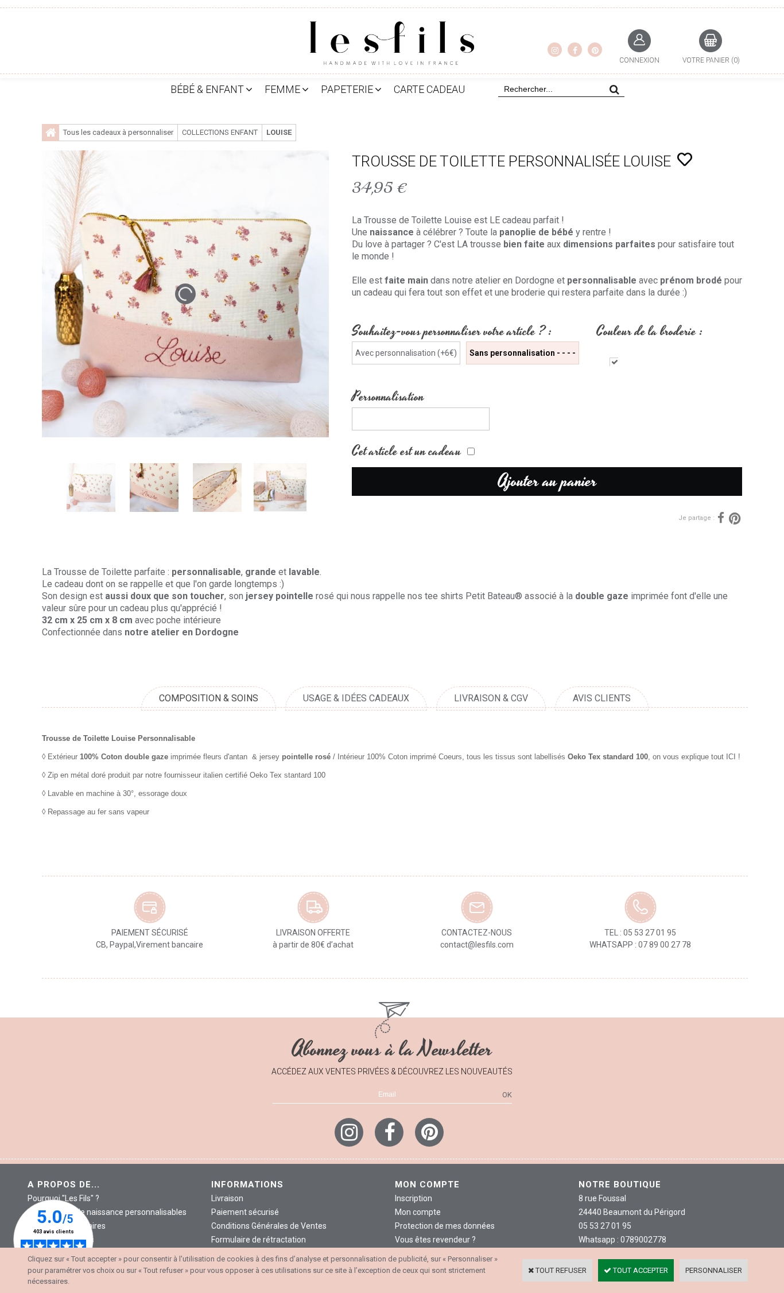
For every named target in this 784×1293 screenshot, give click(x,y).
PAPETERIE (347, 89)
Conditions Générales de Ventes (269, 1225)
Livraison (227, 1198)
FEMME (282, 89)
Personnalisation (388, 396)
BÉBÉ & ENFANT (207, 89)
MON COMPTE (427, 1184)
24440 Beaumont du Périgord (632, 1212)
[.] (607, 355)
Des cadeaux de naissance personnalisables (107, 1212)
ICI (731, 756)
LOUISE (279, 132)
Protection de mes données (445, 1225)
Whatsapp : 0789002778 (622, 1239)
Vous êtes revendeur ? (435, 1239)
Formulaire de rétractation (258, 1239)
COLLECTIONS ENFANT (220, 132)
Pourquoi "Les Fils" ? (63, 1198)
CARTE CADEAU (429, 89)
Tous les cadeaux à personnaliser (118, 132)
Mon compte (418, 1212)
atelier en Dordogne (514, 280)
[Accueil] (50, 132)
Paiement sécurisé (245, 1212)
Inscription (413, 1198)
